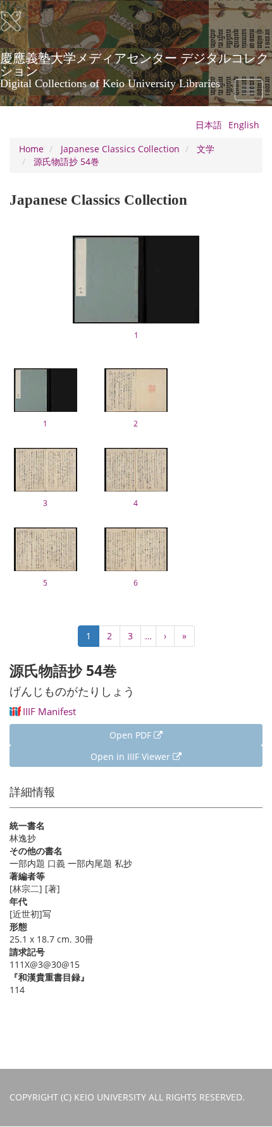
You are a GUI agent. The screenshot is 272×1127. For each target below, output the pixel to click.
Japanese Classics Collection (120, 149)
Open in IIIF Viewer (131, 756)
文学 (205, 149)
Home (31, 149)
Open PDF (131, 735)
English (243, 125)
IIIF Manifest (49, 711)
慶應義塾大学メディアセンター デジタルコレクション (134, 62)
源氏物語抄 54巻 (66, 161)
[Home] (19, 21)
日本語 (208, 125)
